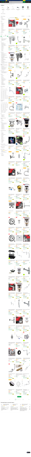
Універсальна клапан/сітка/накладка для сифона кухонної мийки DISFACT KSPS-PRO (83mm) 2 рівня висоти (12, 227)
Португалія (2, 140)
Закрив (2, 50)
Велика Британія (3, 134)
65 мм (7, 107)
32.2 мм (5, 92)
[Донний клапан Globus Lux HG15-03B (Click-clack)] (19, 270)
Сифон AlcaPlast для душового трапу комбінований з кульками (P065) (12, 260)
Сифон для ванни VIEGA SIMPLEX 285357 (19, 45)
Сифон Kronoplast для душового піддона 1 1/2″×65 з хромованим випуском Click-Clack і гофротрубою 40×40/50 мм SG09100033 (12, 293)
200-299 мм (2, 125)
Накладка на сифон (3, 45)
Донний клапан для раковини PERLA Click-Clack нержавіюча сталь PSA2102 (26, 227)
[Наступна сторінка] (29, 399)
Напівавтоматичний (3, 68)
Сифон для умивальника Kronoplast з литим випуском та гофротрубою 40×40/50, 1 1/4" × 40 (12, 29)
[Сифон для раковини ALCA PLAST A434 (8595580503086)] (30, 405)
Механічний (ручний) (4, 67)
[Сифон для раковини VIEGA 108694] (26, 205)
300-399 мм (2, 126)
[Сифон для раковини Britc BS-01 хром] (12, 320)
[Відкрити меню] (1, 2)
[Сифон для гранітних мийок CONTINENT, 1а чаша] (12, 140)
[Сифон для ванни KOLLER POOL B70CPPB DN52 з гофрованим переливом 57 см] (26, 74)
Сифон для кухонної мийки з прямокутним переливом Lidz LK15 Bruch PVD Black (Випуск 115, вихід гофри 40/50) (19, 178)
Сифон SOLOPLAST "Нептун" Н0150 (26, 374)
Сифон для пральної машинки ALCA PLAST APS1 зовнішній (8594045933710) (19, 63)
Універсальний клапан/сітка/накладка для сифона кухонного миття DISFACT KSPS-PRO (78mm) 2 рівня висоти (12, 244)
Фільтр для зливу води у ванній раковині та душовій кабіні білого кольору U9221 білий (19, 389)
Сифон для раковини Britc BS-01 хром (12, 326)
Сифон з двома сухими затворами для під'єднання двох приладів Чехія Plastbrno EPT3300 (26, 113)
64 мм (5, 107)
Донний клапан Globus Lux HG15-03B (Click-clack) (19, 276)
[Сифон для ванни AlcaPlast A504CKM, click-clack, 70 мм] (19, 74)
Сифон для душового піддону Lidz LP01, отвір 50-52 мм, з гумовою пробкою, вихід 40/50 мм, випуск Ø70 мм (12, 194)
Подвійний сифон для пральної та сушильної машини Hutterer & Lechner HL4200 (19, 29)
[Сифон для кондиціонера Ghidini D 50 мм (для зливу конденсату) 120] (19, 303)
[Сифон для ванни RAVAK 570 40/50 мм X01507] (26, 140)
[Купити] (14, 31)
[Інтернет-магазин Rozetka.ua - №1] (3, 2)
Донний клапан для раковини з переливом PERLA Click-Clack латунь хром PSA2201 (26, 194)
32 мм (3, 92)
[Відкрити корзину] (29, 2)
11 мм (1, 91)
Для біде (2, 60)
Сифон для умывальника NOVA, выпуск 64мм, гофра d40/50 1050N (12, 309)
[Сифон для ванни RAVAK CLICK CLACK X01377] (12, 368)
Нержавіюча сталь (3, 79)
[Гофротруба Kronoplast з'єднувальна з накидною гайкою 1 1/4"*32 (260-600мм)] (19, 90)
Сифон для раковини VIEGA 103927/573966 (26, 45)
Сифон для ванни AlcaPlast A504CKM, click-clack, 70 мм (18, 80)
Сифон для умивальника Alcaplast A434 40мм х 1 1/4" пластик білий (26, 358)
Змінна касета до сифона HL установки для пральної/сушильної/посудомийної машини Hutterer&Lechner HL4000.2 (26, 342)
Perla (2, 31)
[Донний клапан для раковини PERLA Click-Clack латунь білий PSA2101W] (26, 320)
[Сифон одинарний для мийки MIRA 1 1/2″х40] (19, 122)
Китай (2, 135)
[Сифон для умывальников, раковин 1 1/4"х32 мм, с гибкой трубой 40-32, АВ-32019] (26, 172)
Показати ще (2, 32)
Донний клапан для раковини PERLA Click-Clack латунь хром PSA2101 (12, 63)
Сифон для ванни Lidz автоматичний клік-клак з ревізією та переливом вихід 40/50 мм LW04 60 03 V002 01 (26, 293)
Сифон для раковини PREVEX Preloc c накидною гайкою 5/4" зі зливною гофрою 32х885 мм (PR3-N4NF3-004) (26, 260)
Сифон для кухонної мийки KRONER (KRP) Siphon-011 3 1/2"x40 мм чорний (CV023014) (6, 404)
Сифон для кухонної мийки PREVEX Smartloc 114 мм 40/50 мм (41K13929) (26, 29)
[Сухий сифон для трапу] (12, 205)
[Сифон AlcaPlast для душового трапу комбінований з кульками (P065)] (12, 254)
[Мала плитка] (29, 16)
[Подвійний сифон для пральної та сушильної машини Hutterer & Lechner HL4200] (19, 23)
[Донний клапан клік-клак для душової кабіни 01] (12, 383)
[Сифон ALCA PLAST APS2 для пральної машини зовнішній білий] (12, 39)
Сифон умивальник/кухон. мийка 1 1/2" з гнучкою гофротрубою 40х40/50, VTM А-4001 (12, 113)
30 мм (1, 92)
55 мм (1, 107)
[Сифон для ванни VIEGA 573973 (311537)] (11, 405)
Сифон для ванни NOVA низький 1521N (19, 260)
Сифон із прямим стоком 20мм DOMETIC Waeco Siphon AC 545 (12, 342)
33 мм (3, 93)
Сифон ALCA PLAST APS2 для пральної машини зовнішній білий (12, 45)
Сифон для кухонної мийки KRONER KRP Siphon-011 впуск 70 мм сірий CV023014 (12, 80)
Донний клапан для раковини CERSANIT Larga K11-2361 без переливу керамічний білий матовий (11, 128)
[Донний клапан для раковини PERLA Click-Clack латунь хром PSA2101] (12, 56)
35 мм (5, 93)
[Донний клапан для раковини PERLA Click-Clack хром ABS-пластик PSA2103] (19, 221)
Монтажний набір (3, 44)
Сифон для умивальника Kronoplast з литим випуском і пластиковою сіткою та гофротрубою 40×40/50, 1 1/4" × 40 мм (26, 244)
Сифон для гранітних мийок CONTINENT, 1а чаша (11, 146)
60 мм (3, 107)
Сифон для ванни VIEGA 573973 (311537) (15, 404)
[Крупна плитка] (28, 16)
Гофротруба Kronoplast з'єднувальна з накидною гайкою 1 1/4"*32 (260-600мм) (19, 96)
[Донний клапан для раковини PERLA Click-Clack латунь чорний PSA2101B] (26, 122)
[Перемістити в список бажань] (14, 19)
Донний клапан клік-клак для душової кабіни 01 (11, 389)
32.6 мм (2, 93)
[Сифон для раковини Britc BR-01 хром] (26, 303)
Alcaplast (2, 25)
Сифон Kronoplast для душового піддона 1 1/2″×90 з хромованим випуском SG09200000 (19, 326)
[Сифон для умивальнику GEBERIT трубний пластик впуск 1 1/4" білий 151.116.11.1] (26, 155)
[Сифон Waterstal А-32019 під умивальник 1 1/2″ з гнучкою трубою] (12, 90)
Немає (2, 120)
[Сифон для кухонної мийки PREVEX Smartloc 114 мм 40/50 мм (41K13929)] (26, 23)
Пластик (2, 75)
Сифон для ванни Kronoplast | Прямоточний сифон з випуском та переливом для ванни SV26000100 (19, 211)
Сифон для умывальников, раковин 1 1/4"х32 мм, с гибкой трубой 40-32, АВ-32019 (26, 178)
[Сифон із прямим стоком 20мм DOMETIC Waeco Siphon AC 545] (12, 336)
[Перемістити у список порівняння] (14, 20)
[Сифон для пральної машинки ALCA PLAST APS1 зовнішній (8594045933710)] (19, 56)
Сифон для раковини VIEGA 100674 (26, 276)
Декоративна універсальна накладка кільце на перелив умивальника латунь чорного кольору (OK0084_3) (19, 358)
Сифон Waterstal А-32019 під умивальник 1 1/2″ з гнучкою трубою (11, 96)
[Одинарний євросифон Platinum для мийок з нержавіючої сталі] (12, 155)
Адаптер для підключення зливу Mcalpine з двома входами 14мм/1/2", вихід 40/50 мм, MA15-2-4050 (19, 161)
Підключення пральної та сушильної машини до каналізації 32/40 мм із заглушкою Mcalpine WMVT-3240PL (19, 342)
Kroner (2, 27)
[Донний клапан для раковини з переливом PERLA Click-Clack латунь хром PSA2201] (26, 188)
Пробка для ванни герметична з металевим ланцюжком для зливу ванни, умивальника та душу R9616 (12, 276)
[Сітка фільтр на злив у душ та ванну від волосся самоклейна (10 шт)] (12, 352)
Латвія (2, 136)
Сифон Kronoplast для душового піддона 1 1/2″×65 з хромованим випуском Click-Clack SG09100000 (12, 178)
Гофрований (3, 116)
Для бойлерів (3, 56)
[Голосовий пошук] (22, 2)
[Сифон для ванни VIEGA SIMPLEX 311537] (26, 56)
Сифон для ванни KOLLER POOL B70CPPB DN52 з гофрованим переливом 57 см (26, 80)
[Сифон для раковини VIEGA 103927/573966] (26, 39)
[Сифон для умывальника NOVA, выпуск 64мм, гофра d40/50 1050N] (12, 303)
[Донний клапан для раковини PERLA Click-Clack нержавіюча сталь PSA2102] (26, 221)
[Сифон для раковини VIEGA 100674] (26, 270)
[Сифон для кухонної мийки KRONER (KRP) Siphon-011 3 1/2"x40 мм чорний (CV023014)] (2, 405)
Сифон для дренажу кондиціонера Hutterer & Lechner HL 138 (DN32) (26, 96)
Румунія (2, 141)
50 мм (5, 106)
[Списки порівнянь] (28, 2)
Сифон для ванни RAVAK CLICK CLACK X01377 (12, 374)
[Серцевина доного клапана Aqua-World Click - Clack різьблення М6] (19, 368)
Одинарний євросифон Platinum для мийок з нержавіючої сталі (12, 161)
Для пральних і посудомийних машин (4, 57)
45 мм (1, 106)
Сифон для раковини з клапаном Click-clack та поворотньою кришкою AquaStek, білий (19, 113)
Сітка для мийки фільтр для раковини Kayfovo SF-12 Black (19, 146)
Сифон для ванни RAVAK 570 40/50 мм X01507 (26, 146)
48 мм (3, 106)
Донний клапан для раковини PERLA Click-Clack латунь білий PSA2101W (26, 326)
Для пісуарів (3, 61)
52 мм (7, 106)
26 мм (5, 91)
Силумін (2, 81)
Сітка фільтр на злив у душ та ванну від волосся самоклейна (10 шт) (12, 358)
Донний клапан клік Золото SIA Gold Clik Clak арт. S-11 (19, 194)
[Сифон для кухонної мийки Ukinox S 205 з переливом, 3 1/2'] (19, 238)
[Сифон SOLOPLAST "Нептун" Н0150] (26, 368)
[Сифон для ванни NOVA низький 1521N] (19, 254)
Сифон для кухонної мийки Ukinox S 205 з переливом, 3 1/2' (19, 244)
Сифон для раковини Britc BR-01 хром (26, 309)
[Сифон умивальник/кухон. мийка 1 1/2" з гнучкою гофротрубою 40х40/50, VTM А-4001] (12, 107)
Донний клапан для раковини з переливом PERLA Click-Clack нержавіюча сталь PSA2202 (19, 293)
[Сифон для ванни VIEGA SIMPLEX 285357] (19, 39)
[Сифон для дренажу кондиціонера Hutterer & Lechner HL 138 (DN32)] (26, 90)
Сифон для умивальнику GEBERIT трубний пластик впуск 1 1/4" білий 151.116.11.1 (26, 161)
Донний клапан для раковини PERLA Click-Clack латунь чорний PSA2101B (26, 128)
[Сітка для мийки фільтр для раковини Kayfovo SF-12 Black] (19, 140)
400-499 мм (3, 127)
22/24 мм (3, 91)
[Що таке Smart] (13, 33)
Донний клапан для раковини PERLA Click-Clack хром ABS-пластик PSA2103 (19, 227)
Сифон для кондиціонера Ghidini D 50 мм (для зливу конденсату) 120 (19, 309)
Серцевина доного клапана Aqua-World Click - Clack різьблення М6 (19, 374)
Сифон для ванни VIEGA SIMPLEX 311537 (26, 62)
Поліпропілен (3, 80)
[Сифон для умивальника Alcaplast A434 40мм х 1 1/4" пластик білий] (26, 352)
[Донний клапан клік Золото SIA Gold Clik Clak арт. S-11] (19, 188)
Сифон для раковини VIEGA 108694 (26, 211)
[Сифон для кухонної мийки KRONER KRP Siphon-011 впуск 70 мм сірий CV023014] (12, 74)
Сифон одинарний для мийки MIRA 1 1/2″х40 (19, 128)
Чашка (2, 49)
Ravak (2, 26)
